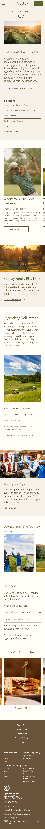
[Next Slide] (10, 531)
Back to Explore (22, 11)
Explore (6, 768)
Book (38, 3)
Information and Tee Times (24, 89)
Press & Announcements (21, 814)
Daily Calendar (28, 758)
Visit (5, 756)
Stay (5, 774)
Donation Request (10, 818)
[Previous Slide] (5, 531)
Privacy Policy (8, 810)
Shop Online (12, 508)
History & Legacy (29, 768)
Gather (6, 776)
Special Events (28, 756)
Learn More (16, 229)
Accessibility (18, 810)
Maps (6, 761)
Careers (26, 774)
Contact (7, 758)
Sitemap (27, 810)
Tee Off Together (14, 300)
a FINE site (7, 823)
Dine (5, 771)
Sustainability (28, 771)
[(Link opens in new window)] (5, 807)
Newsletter (8, 814)
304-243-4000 (10, 802)
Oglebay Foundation (30, 781)
